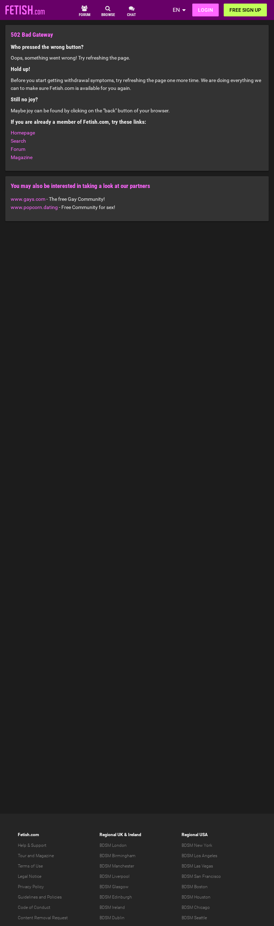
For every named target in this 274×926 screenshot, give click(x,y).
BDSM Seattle (194, 917)
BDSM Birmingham (118, 855)
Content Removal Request (43, 917)
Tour (22, 855)
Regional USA (195, 834)
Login (205, 10)
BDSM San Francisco (201, 876)
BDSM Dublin (112, 917)
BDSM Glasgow (114, 886)
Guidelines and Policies (40, 897)
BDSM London (113, 845)
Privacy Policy (31, 886)
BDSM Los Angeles (199, 855)
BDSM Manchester (117, 866)
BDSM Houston (196, 897)
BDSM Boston (195, 886)
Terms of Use (30, 866)
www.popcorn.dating (34, 207)
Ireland (134, 834)
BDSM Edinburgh (116, 897)
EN (176, 9)
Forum (18, 149)
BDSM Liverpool (115, 876)
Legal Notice (29, 876)
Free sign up (245, 10)
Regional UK (111, 834)
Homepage (23, 133)
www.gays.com (28, 199)
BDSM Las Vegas (197, 866)
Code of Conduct (34, 907)
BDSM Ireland (112, 907)
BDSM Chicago (196, 907)
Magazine (21, 157)
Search (18, 141)
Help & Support (32, 845)
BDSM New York (197, 845)
